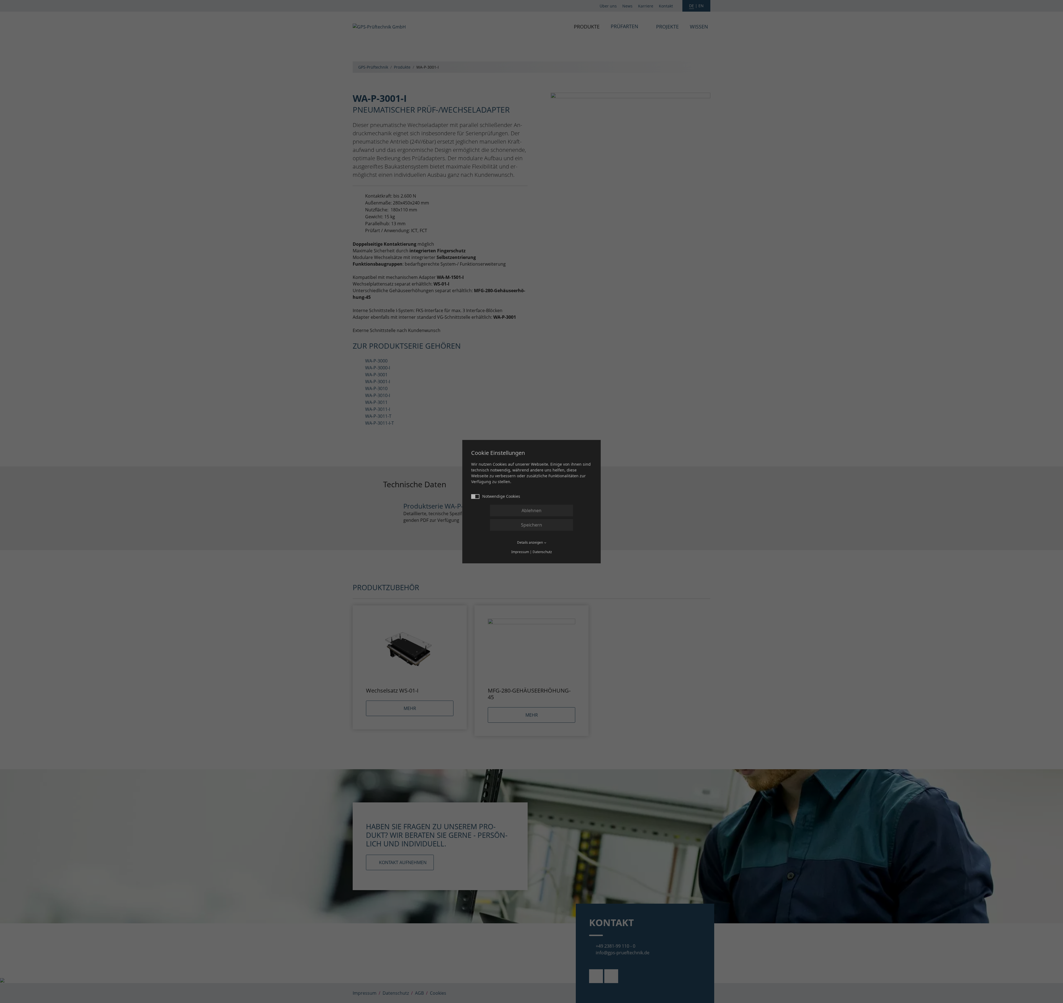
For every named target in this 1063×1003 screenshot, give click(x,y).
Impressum (520, 552)
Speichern (531, 525)
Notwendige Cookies (501, 496)
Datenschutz (542, 552)
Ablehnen (531, 510)
